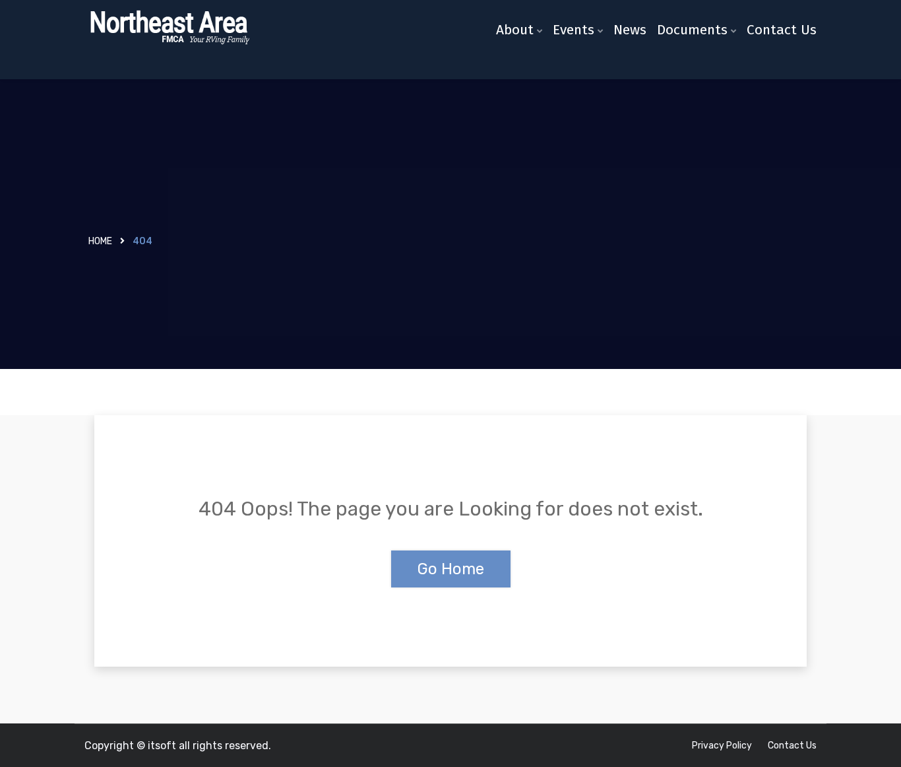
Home (100, 241)
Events (573, 29)
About (515, 29)
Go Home (451, 569)
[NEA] (168, 28)
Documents (692, 29)
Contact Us (782, 29)
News (629, 29)
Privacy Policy (722, 745)
